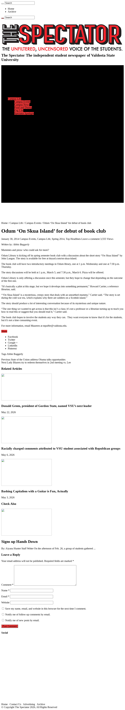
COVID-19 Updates (24, 81)
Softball (18, 136)
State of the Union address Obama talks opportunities (33, 359)
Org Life (18, 110)
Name (5, 590)
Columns (19, 93)
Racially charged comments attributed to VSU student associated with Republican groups (60, 448)
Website (5, 602)
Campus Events (22, 101)
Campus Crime (22, 75)
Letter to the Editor (24, 95)
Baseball (18, 128)
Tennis (17, 148)
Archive (12, 11)
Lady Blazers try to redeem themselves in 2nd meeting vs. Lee (36, 362)
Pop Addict (20, 160)
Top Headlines (73, 239)
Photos (11, 172)
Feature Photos (22, 174)
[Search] (2, 3)
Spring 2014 (58, 239)
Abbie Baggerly (15, 354)
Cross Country (21, 122)
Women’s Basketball (24, 134)
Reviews (18, 157)
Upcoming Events (17, 183)
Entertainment (15, 151)
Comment (7, 584)
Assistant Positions (24, 195)
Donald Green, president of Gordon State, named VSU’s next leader (46, 406)
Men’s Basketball (23, 131)
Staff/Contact (14, 186)
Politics (18, 78)
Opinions (12, 84)
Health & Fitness (23, 119)
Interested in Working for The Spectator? (35, 198)
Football (18, 125)
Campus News (21, 104)
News (11, 72)
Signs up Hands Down (19, 541)
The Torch (13, 180)
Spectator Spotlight (24, 113)
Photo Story (20, 177)
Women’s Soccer (23, 139)
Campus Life (14, 98)
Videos (17, 166)
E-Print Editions (16, 69)
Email (5, 596)
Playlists (18, 169)
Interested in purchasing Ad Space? (32, 201)
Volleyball (19, 142)
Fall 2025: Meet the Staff (27, 192)
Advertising (29, 704)
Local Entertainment (24, 163)
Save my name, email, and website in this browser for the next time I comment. (45, 608)
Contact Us (20, 189)
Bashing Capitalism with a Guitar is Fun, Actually (34, 491)
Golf (16, 145)
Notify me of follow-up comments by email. (27, 614)
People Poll (20, 90)
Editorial (18, 87)
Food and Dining (23, 107)
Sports (11, 116)
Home (11, 8)
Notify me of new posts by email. (22, 620)
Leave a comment (90, 239)
